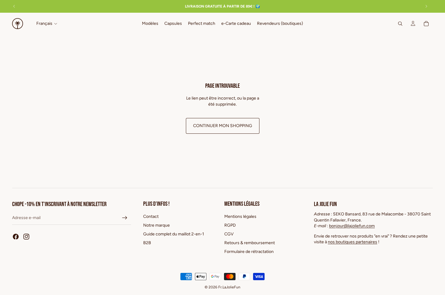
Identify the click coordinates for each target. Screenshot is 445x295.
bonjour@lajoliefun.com (352, 225)
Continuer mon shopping (222, 125)
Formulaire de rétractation (249, 251)
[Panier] (426, 23)
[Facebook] (15, 236)
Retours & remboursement (249, 242)
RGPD (230, 225)
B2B (147, 242)
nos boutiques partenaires (352, 241)
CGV (229, 234)
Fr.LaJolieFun (229, 287)
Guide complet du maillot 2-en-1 (173, 234)
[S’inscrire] (124, 217)
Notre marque (156, 225)
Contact (151, 216)
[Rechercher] (400, 23)
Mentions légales (240, 216)
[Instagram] (26, 236)
